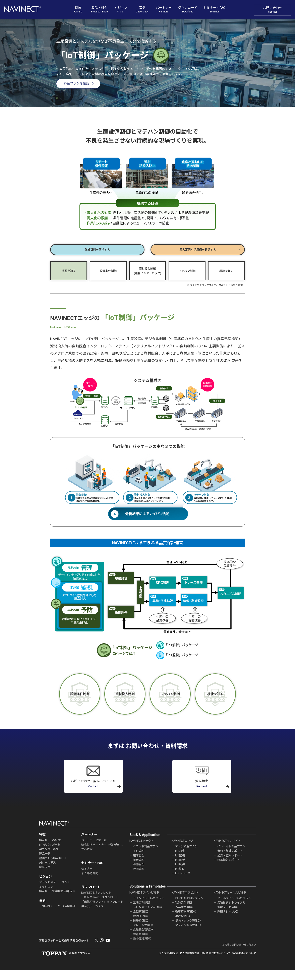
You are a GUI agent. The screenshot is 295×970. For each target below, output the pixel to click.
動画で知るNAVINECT (52, 858)
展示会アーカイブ (92, 906)
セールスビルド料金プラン (234, 898)
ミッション (46, 886)
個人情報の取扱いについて (215, 953)
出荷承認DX (182, 916)
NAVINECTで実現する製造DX (57, 891)
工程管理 (138, 850)
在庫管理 (138, 855)
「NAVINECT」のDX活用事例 (57, 906)
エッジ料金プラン (186, 846)
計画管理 (138, 868)
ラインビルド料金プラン (148, 898)
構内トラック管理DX (188, 920)
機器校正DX (140, 920)
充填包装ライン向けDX (147, 907)
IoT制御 (180, 864)
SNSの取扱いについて (244, 953)
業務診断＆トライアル (231, 902)
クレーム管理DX (143, 925)
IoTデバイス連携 (49, 844)
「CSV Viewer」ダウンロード (100, 897)
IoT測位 (180, 868)
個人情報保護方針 (189, 953)
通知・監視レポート (230, 855)
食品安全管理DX (143, 929)
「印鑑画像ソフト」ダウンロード (102, 901)
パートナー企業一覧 (94, 840)
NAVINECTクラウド (141, 840)
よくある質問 (89, 873)
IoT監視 (180, 855)
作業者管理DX (184, 907)
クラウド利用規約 (168, 953)
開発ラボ (44, 867)
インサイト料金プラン (231, 846)
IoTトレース (182, 873)
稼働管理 (138, 864)
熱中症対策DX (142, 938)
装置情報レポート (228, 859)
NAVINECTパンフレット (96, 892)
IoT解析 (180, 859)
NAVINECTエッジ (182, 840)
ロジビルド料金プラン (189, 898)
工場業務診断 (141, 902)
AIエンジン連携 (49, 849)
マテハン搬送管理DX (188, 925)
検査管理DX (140, 934)
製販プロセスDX (227, 907)
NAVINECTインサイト (227, 840)
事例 (142, 9)
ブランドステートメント (54, 882)
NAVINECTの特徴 (50, 840)
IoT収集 (180, 850)
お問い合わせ (272, 9)
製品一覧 (44, 853)
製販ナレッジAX (227, 911)
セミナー (87, 868)
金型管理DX (140, 911)
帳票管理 (138, 859)
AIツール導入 (47, 862)
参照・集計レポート (230, 850)
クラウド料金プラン (145, 846)
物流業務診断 (183, 902)
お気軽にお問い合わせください (239, 944)
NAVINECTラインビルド (144, 892)
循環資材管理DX (185, 911)
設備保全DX (140, 916)
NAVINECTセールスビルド (230, 892)
